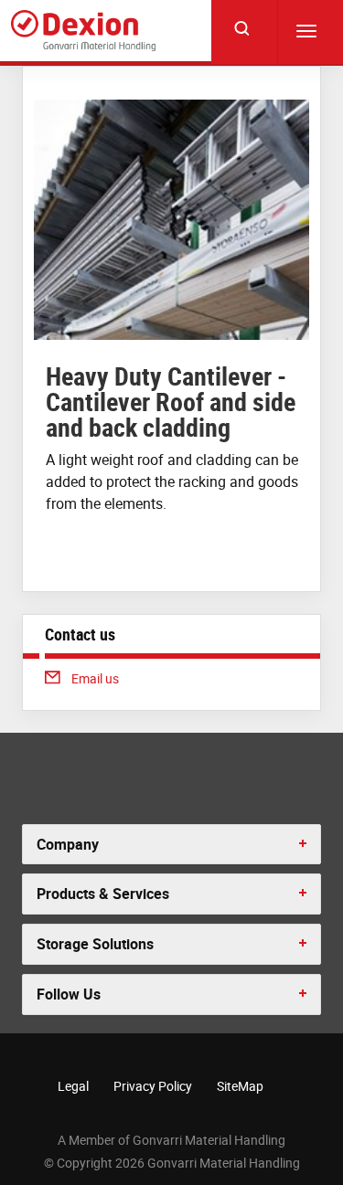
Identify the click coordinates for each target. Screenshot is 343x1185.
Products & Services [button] (103, 893)
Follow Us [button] (69, 994)
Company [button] (68, 844)
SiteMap (240, 1086)
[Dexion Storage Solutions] (83, 30)
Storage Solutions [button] (95, 944)
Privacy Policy (152, 1086)
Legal (73, 1086)
